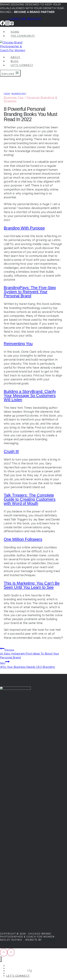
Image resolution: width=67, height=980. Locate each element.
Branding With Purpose (24, 228)
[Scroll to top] (3, 952)
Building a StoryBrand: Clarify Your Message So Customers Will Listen (30, 395)
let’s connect (22, 65)
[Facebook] (2, 24)
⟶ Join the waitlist (24, 18)
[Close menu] (1, 959)
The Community (23, 36)
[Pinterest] (12, 24)
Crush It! (11, 451)
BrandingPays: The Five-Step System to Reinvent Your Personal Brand (30, 291)
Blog (15, 61)
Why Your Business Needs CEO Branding (27, 665)
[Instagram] (7, 24)
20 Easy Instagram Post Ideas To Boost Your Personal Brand (29, 653)
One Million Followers (23, 539)
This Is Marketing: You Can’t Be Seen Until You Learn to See (32, 585)
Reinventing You (18, 343)
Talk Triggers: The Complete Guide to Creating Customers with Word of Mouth (29, 499)
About (15, 57)
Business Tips (14, 97)
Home (15, 31)
